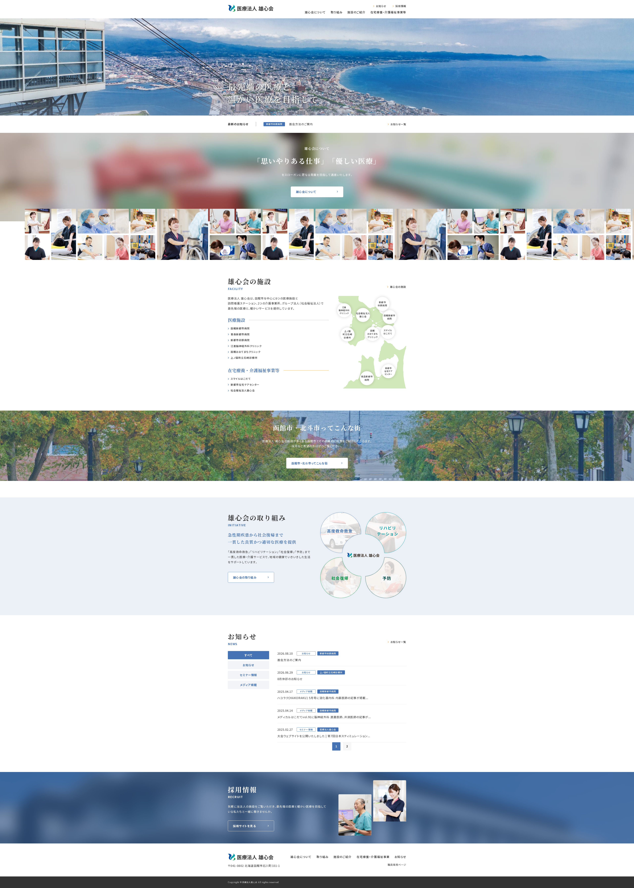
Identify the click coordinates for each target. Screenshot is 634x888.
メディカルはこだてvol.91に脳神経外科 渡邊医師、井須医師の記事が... (324, 717)
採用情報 (400, 6)
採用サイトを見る (244, 826)
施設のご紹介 (356, 12)
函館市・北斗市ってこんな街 (309, 463)
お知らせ (381, 6)
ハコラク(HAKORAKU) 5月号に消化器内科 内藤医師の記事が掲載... (322, 698)
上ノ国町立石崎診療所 (244, 357)
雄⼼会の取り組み (245, 577)
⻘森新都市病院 (240, 334)
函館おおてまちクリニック (245, 351)
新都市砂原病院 (240, 340)
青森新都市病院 (367, 378)
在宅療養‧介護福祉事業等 (388, 12)
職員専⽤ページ (397, 864)
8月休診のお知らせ (289, 679)
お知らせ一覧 (398, 124)
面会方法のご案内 (301, 124)
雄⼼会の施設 (398, 286)
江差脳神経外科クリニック (246, 346)
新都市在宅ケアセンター (245, 384)
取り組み (337, 12)
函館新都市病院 (240, 328)
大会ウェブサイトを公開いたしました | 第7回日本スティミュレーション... (323, 736)
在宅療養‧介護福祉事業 (373, 857)
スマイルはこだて (241, 378)
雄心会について (315, 12)
